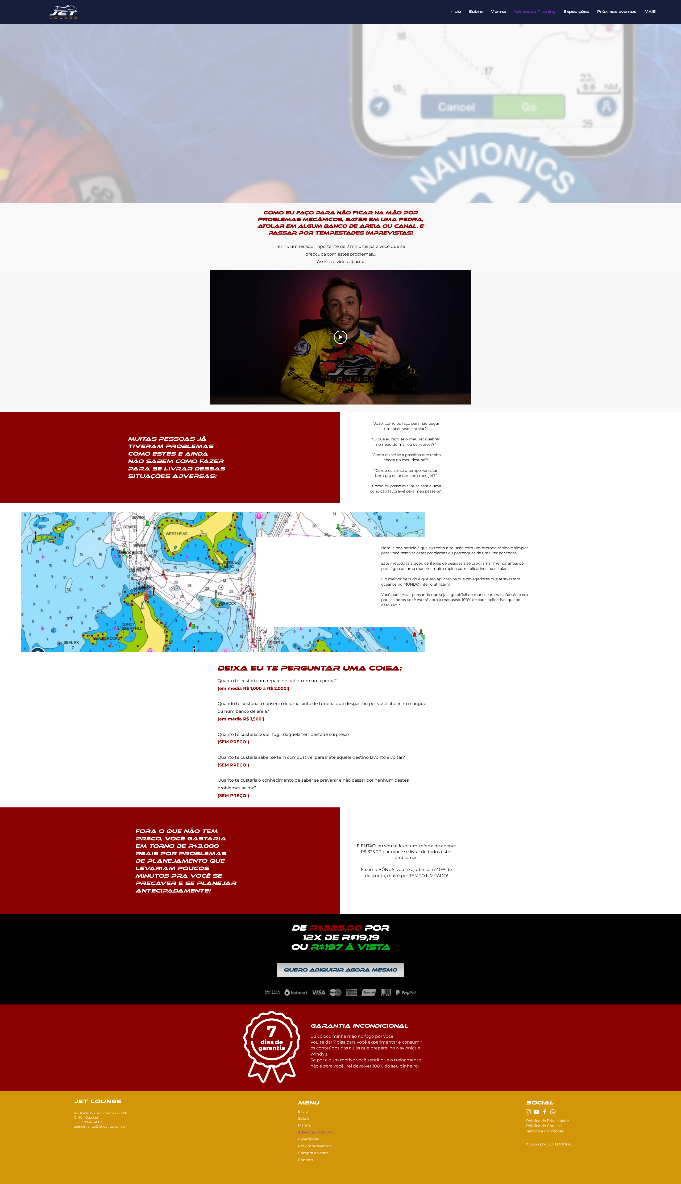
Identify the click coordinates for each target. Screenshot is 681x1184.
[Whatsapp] (553, 1111)
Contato (305, 1159)
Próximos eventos (314, 1146)
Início (303, 1111)
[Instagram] (528, 1111)
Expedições (308, 1139)
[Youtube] (536, 1111)
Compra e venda (313, 1152)
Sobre (303, 1118)
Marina (304, 1125)
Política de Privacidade (547, 1120)
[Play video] (340, 337)
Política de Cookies (544, 1125)
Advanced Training (315, 1132)
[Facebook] (544, 1111)
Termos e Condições (545, 1131)
